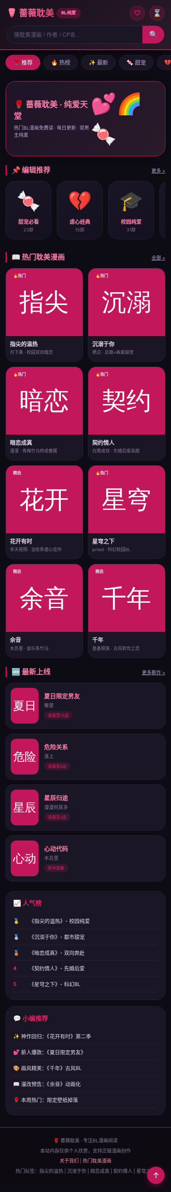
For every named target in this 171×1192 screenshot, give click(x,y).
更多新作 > (153, 673)
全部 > (158, 258)
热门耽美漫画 (97, 1161)
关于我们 (69, 1161)
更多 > (158, 171)
